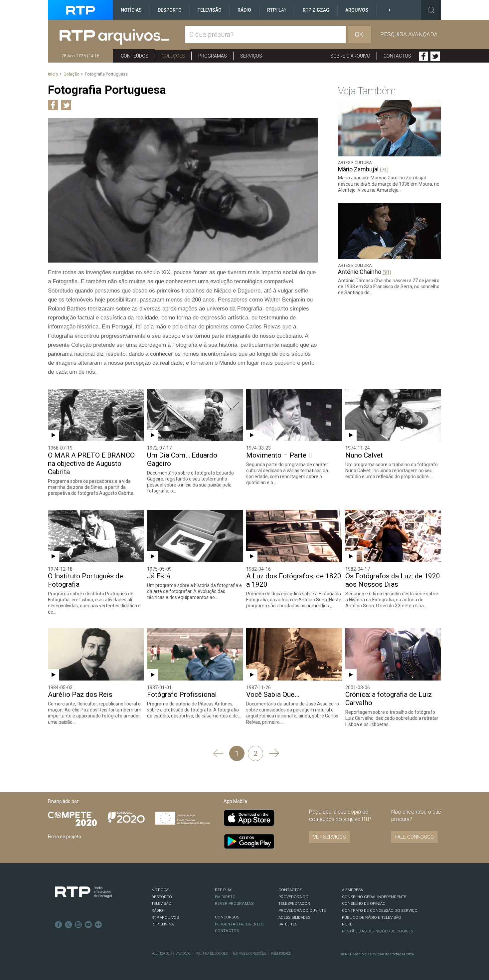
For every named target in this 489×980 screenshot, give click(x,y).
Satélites (287, 924)
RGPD (347, 924)
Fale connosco (414, 837)
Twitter (435, 56)
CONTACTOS (290, 889)
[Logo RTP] (83, 892)
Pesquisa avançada (409, 34)
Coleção (72, 74)
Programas (212, 56)
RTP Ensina (162, 924)
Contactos (397, 56)
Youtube (88, 924)
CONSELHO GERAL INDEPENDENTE (374, 896)
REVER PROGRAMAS (234, 903)
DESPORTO (161, 896)
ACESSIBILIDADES (294, 917)
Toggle (431, 10)
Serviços (251, 56)
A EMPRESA (352, 889)
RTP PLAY (223, 889)
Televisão (210, 10)
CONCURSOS (227, 917)
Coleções (173, 56)
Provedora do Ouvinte (302, 910)
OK (359, 35)
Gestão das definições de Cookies (377, 931)
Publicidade (281, 953)
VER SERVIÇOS (329, 837)
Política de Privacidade (171, 953)
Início (53, 74)
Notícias (131, 10)
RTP (277, 10)
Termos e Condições (249, 953)
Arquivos (356, 10)
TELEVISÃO (161, 903)
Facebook (423, 56)
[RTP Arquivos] (122, 37)
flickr (98, 924)
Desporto (170, 10)
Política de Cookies (212, 953)
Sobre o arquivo (350, 56)
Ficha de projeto (64, 836)
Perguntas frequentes (239, 924)
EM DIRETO (225, 896)
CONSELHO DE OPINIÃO (364, 903)
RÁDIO (157, 910)
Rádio (244, 10)
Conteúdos (134, 56)
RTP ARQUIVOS (165, 917)
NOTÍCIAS (160, 889)
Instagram (78, 924)
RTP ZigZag (316, 10)
